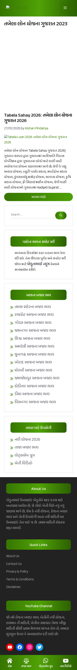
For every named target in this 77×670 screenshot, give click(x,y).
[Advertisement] (38, 69)
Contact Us (14, 564)
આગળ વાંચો (38, 197)
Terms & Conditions (20, 579)
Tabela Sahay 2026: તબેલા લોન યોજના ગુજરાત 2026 (38, 118)
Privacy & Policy (17, 571)
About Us (12, 556)
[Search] (61, 216)
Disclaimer (13, 587)
